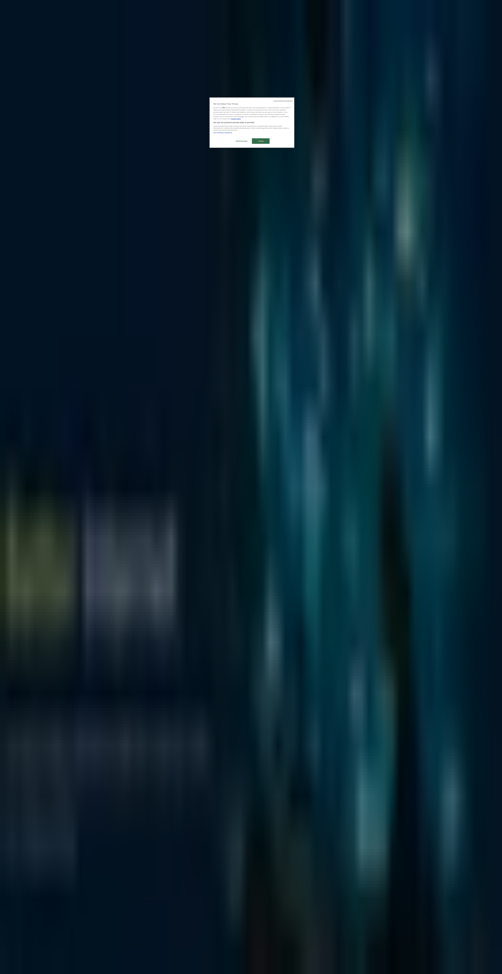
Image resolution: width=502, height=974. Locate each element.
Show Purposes (241, 141)
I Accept (261, 141)
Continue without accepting (282, 101)
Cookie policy (236, 119)
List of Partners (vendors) (222, 133)
